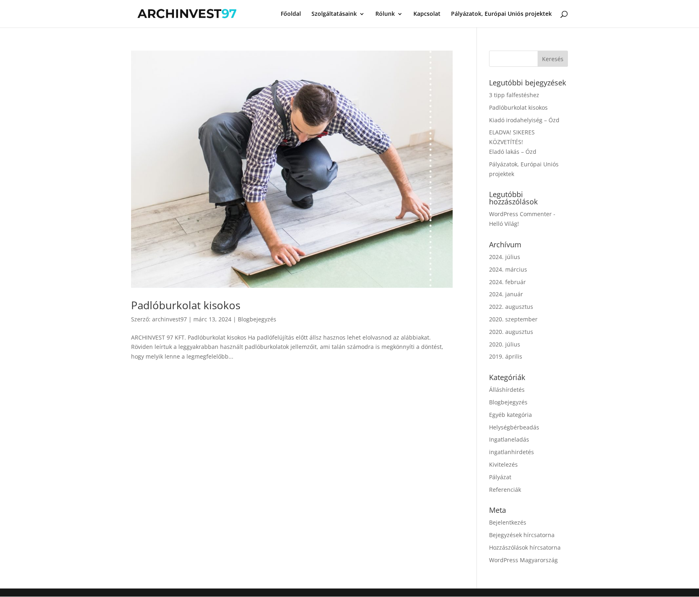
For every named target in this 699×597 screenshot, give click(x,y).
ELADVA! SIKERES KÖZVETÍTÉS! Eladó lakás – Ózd (512, 141)
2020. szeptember (513, 319)
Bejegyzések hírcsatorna (522, 535)
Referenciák (505, 489)
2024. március (508, 269)
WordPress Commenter (520, 214)
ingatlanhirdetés (511, 452)
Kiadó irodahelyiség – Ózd (524, 120)
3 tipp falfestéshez (514, 95)
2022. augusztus (511, 306)
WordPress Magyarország (523, 560)
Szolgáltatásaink (334, 14)
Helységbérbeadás (514, 427)
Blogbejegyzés (257, 319)
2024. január (506, 294)
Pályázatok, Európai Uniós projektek (501, 14)
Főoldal (291, 14)
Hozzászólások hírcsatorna (525, 547)
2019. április (505, 356)
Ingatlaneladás (509, 439)
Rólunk (385, 14)
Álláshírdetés (507, 389)
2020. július (504, 344)
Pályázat (500, 477)
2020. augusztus (511, 332)
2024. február (507, 282)
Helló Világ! (504, 223)
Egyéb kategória (510, 415)
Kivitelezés (503, 464)
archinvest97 (169, 319)
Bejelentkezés (507, 522)
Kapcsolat (427, 14)
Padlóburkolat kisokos (185, 305)
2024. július (504, 257)
